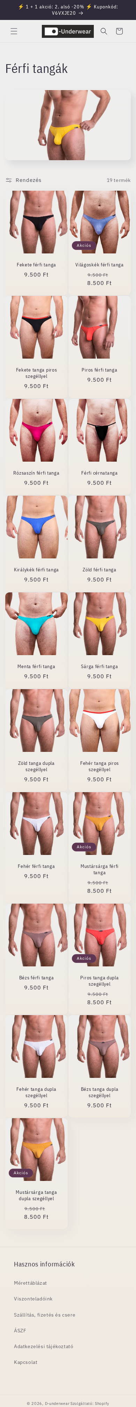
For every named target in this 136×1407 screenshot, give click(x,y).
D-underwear (57, 1403)
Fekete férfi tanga (36, 264)
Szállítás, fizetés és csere (44, 1315)
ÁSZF (20, 1330)
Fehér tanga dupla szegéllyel (36, 1092)
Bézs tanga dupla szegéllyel (100, 1092)
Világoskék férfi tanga (99, 264)
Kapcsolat (25, 1362)
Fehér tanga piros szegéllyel (99, 766)
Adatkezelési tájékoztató (43, 1346)
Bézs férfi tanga (36, 977)
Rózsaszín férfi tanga (36, 473)
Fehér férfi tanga (36, 866)
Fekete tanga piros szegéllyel (36, 373)
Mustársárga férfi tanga (100, 869)
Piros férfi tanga (99, 370)
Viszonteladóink (33, 1299)
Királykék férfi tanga (36, 569)
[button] (14, 31)
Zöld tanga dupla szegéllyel (36, 766)
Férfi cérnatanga (99, 473)
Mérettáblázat (30, 1283)
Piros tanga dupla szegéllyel (99, 980)
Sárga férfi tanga (99, 666)
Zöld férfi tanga (99, 569)
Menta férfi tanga (36, 666)
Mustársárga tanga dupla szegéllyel (36, 1195)
